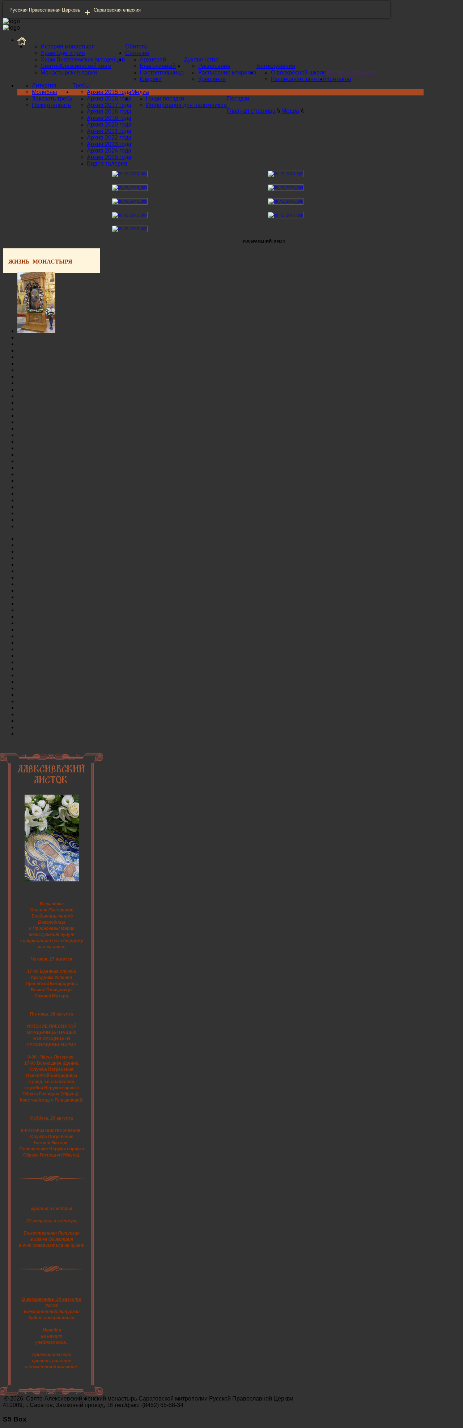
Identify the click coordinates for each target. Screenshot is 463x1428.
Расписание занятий (298, 79)
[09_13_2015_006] (285, 201)
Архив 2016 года (109, 98)
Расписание (214, 66)
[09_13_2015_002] (285, 173)
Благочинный (158, 66)
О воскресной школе (298, 72)
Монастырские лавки (69, 72)
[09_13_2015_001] (130, 173)
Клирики (151, 79)
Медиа (140, 92)
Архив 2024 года (109, 150)
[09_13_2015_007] (130, 215)
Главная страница (251, 111)
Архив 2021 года (109, 131)
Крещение (212, 79)
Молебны (44, 92)
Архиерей (153, 59)
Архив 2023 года (109, 144)
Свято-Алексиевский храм (76, 66)
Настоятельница (162, 72)
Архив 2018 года (109, 111)
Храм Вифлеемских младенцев (83, 59)
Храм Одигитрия (63, 53)
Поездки (238, 98)
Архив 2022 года (109, 137)
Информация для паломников (186, 105)
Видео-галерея (107, 164)
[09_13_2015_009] (130, 228)
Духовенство (201, 59)
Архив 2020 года (109, 124)
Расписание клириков (227, 72)
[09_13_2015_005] (130, 201)
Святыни (137, 53)
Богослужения (275, 66)
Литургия (44, 85)
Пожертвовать (51, 105)
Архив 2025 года (109, 157)
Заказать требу (52, 98)
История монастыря (68, 46)
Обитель (136, 46)
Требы (81, 85)
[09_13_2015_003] (130, 187)
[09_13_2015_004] (285, 187)
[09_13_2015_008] (285, 215)
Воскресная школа (351, 72)
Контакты (338, 79)
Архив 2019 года (109, 118)
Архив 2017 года (109, 105)
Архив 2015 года (109, 92)
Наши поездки (165, 98)
